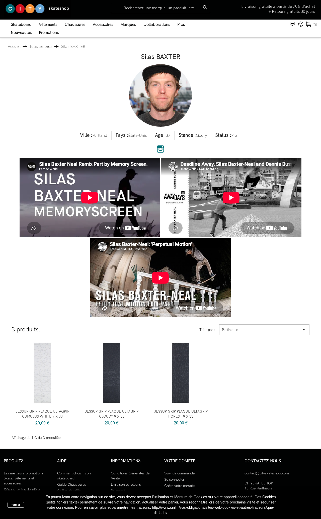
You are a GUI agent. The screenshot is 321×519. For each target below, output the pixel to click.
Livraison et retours (126, 484)
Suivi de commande (179, 473)
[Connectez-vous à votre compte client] (300, 23)
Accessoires (103, 24)
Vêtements (48, 24)
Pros (181, 24)
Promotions (49, 32)
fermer (16, 504)
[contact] (292, 23)
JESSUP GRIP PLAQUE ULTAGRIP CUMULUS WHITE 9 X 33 (42, 414)
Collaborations (156, 24)
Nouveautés (21, 32)
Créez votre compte (179, 485)
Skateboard (21, 24)
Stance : (187, 135)
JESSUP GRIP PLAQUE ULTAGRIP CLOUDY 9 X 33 (111, 414)
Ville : (86, 135)
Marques (128, 24)
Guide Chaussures (71, 484)
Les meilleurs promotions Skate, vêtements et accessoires (23, 478)
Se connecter (174, 479)
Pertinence (264, 330)
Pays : (122, 135)
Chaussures (75, 24)
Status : (223, 135)
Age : (160, 135)
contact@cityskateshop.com (267, 473)
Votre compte (179, 460)
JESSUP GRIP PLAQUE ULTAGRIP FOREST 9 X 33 (181, 414)
